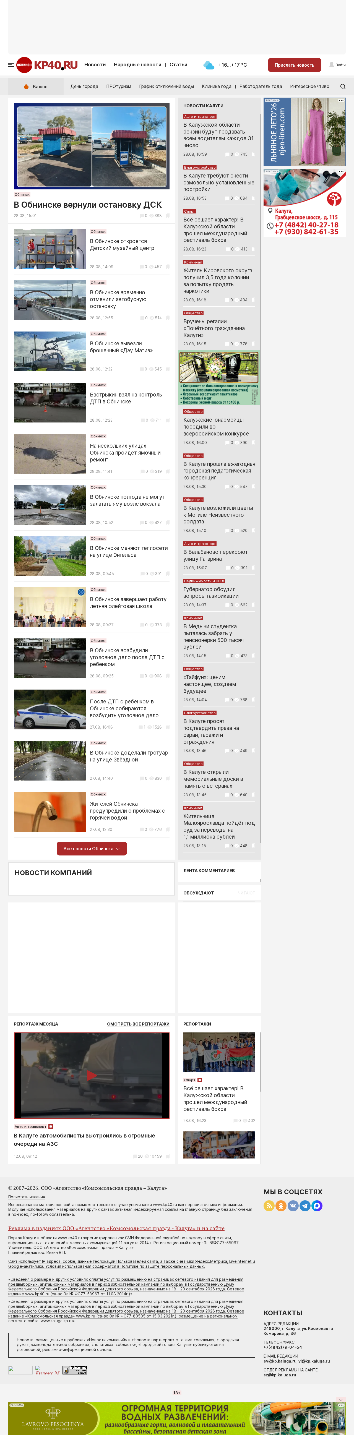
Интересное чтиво (309, 86)
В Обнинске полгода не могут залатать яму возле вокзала (127, 500)
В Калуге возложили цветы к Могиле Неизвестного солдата (218, 515)
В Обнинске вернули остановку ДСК (88, 205)
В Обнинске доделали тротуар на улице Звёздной (129, 756)
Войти (341, 65)
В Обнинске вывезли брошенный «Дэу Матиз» (121, 347)
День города (84, 86)
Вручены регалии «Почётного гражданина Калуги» (214, 328)
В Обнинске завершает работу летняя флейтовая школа (128, 602)
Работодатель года (261, 86)
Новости (95, 64)
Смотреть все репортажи (138, 1024)
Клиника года (216, 86)
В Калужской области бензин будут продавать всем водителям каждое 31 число (218, 135)
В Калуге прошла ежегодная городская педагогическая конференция (219, 471)
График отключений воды (166, 86)
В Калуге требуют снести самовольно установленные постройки (218, 183)
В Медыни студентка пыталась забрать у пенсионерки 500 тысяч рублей (213, 636)
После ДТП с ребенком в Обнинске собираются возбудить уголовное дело (124, 708)
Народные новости (138, 64)
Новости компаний (53, 873)
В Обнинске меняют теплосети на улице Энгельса (129, 551)
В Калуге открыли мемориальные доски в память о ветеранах (213, 779)
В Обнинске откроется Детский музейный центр (122, 244)
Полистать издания (26, 1196)
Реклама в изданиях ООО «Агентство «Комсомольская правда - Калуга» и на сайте (116, 1228)
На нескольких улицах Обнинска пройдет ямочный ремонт (125, 453)
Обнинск (22, 194)
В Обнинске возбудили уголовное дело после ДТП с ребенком (127, 657)
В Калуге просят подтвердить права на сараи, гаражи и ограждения (211, 731)
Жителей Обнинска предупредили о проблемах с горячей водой (127, 811)
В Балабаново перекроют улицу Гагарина (215, 555)
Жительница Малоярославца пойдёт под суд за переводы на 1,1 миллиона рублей (219, 826)
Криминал (193, 262)
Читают (246, 893)
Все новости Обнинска (88, 848)
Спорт (189, 211)
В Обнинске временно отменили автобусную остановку (118, 299)
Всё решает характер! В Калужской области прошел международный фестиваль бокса (215, 229)
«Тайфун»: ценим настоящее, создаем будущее (209, 684)
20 (140, 1156)
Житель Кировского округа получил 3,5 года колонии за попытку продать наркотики (217, 280)
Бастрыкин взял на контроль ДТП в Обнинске (126, 398)
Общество (193, 313)
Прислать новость (294, 65)
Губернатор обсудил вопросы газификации (211, 592)
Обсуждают (198, 893)
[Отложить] (168, 215)
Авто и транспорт (200, 116)
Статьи (179, 64)
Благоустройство (200, 167)
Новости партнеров (153, 1339)
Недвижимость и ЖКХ (204, 581)
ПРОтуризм (118, 86)
